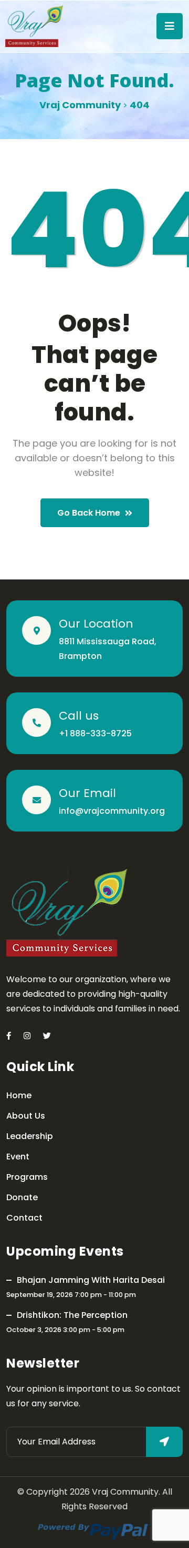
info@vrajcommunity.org (112, 811)
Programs (27, 1177)
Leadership (29, 1136)
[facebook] (8, 1036)
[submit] (164, 1442)
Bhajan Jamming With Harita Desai (91, 1280)
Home (19, 1095)
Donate (22, 1197)
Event (17, 1157)
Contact (24, 1218)
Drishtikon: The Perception (72, 1315)
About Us (25, 1116)
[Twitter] (47, 1036)
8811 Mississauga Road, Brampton (107, 648)
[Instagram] (27, 1036)
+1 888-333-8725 (95, 733)
